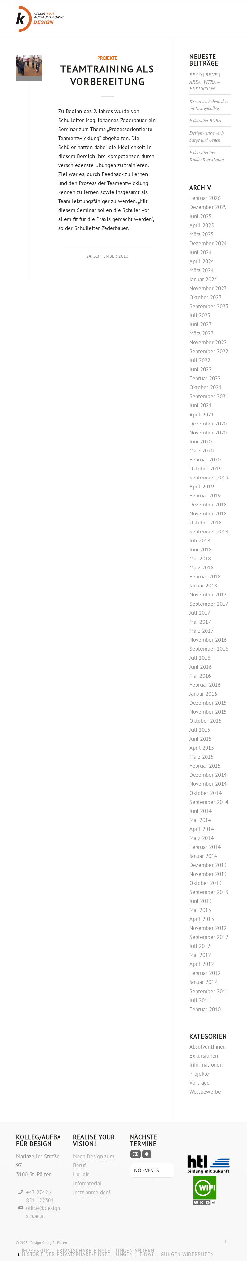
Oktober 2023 (205, 297)
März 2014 (201, 838)
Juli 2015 (199, 729)
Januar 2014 (203, 856)
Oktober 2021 (205, 387)
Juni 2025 (200, 216)
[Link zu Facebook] (226, 1241)
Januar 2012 (203, 982)
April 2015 (201, 747)
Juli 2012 (199, 946)
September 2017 (208, 603)
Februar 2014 (205, 847)
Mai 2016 (200, 675)
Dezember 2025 (208, 206)
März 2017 (201, 630)
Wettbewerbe (205, 1091)
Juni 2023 (200, 324)
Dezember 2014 (208, 774)
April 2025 (201, 225)
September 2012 (208, 937)
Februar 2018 (205, 576)
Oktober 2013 (205, 883)
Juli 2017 (199, 612)
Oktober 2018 (205, 522)
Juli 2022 (199, 360)
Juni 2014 (200, 811)
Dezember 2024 (208, 243)
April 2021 (201, 414)
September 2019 (208, 477)
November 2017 (208, 594)
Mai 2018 (200, 558)
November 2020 (208, 432)
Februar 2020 (205, 459)
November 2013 (208, 874)
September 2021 (208, 396)
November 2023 (208, 288)
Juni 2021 (200, 405)
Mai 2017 (200, 621)
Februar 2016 (205, 684)
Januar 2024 (203, 279)
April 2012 (201, 964)
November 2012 (208, 928)
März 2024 (201, 270)
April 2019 (201, 486)
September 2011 (208, 991)
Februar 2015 (205, 765)
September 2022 (208, 351)
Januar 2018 (203, 585)
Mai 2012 (200, 955)
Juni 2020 (200, 441)
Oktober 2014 (205, 793)
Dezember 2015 (208, 702)
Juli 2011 (199, 1000)
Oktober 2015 (205, 720)
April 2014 (201, 829)
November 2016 (208, 639)
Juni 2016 (200, 666)
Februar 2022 (205, 378)
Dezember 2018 (208, 504)
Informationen (206, 1064)
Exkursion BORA (205, 120)
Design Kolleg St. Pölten (48, 1242)
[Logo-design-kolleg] (40, 19)
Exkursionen (203, 1055)
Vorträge (199, 1082)
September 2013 (208, 892)
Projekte (107, 58)
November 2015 (208, 711)
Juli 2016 (199, 657)
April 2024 (201, 261)
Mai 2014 (200, 820)
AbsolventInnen (207, 1046)
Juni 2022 (200, 369)
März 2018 (201, 567)
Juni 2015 (200, 738)
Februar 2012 (205, 973)
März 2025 (201, 234)
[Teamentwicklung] (29, 68)
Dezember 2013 (208, 865)
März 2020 (201, 450)
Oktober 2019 (205, 468)
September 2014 (208, 802)
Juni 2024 (200, 252)
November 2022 (208, 342)
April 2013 (201, 919)
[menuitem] (77, 1254)
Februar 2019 (205, 495)
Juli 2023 (199, 315)
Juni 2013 (200, 901)
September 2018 (208, 531)
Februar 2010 (205, 1009)
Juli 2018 (199, 540)
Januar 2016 (203, 693)
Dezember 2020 (208, 423)
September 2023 (208, 306)
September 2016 (208, 648)
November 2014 (208, 783)
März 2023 (201, 333)
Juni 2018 (200, 549)
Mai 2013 (200, 910)
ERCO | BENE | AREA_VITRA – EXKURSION (204, 82)
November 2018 (208, 513)
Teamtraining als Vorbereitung (107, 74)
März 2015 (201, 756)
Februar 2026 (205, 197)
